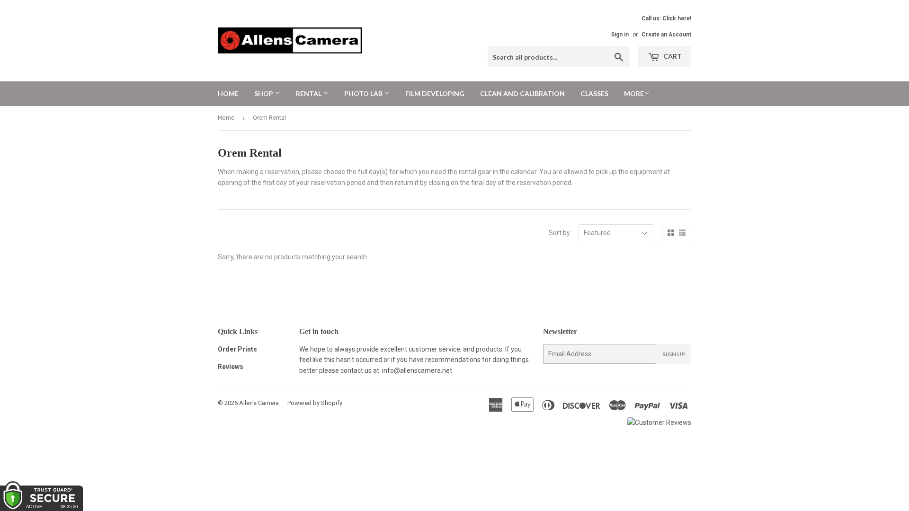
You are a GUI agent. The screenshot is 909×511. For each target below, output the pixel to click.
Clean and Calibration (522, 93)
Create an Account (666, 34)
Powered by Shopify (314, 402)
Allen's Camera (259, 402)
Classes (594, 93)
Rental (309, 93)
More (634, 93)
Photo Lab (364, 93)
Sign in (620, 34)
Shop (264, 93)
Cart (672, 56)
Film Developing (434, 93)
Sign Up (673, 354)
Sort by (559, 233)
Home (228, 93)
